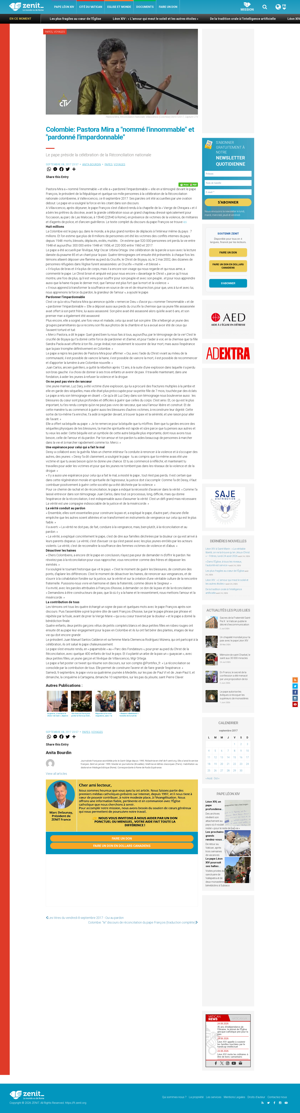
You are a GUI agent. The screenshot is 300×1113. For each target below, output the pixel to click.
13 (221, 757)
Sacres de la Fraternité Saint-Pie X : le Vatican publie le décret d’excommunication (235, 621)
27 (221, 770)
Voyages (59, 31)
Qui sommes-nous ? (174, 1097)
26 (215, 770)
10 (247, 750)
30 (241, 770)
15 (234, 757)
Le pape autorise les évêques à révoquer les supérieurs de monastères (234, 695)
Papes (49, 31)
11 (208, 757)
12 (215, 757)
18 (208, 764)
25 (208, 770)
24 (247, 764)
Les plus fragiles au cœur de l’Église (225, 570)
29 (234, 770)
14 (228, 757)
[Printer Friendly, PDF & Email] (188, 185)
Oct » (216, 778)
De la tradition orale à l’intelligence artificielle (178, 19)
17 (247, 757)
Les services (213, 1097)
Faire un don (168, 7)
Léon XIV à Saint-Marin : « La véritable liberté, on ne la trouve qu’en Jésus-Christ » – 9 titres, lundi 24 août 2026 (228, 552)
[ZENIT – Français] (30, 7)
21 (228, 764)
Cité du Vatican (90, 7)
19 (215, 764)
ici (184, 222)
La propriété (196, 1097)
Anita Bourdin (91, 164)
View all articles (56, 773)
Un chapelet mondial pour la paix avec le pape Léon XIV (235, 639)
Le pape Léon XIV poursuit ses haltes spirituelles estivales (214, 866)
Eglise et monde (119, 7)
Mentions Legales (234, 1097)
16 (241, 757)
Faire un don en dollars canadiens (122, 846)
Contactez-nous (277, 1097)
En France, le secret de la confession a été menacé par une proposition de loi (234, 676)
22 (234, 764)
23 (241, 764)
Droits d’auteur (256, 1097)
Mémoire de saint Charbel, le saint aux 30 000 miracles (235, 656)
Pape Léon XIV (64, 7)
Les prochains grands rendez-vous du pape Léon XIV (215, 839)
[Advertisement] (122, 884)
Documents (145, 7)
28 (228, 770)
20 (221, 764)
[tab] (217, 1018)
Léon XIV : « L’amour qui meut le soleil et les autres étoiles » (91, 19)
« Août (209, 778)
